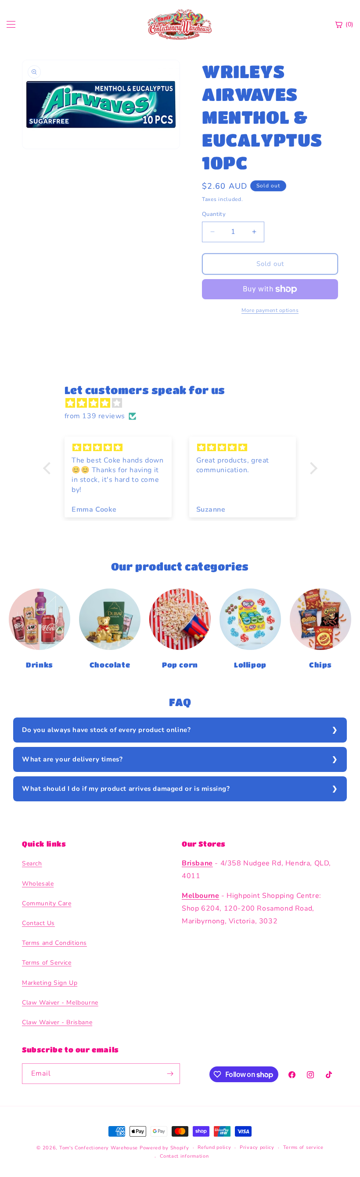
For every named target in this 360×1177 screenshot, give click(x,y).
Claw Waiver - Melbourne (60, 1002)
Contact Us (38, 923)
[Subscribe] (170, 1073)
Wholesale (38, 883)
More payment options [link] (270, 310)
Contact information (184, 1156)
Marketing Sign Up (49, 983)
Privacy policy (257, 1147)
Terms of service (303, 1147)
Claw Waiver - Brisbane (57, 1022)
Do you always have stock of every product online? (106, 729)
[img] (185, 403)
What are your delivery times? (72, 759)
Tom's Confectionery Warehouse (98, 1148)
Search (32, 863)
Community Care (46, 903)
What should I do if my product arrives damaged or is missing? (126, 788)
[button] (49, 468)
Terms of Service (47, 962)
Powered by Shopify (164, 1148)
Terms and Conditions (54, 943)
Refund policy (214, 1147)
